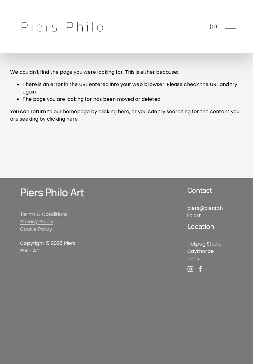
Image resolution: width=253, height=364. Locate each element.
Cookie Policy (36, 229)
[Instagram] (190, 269)
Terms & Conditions (44, 214)
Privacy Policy (36, 221)
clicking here (113, 111)
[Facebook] (200, 269)
